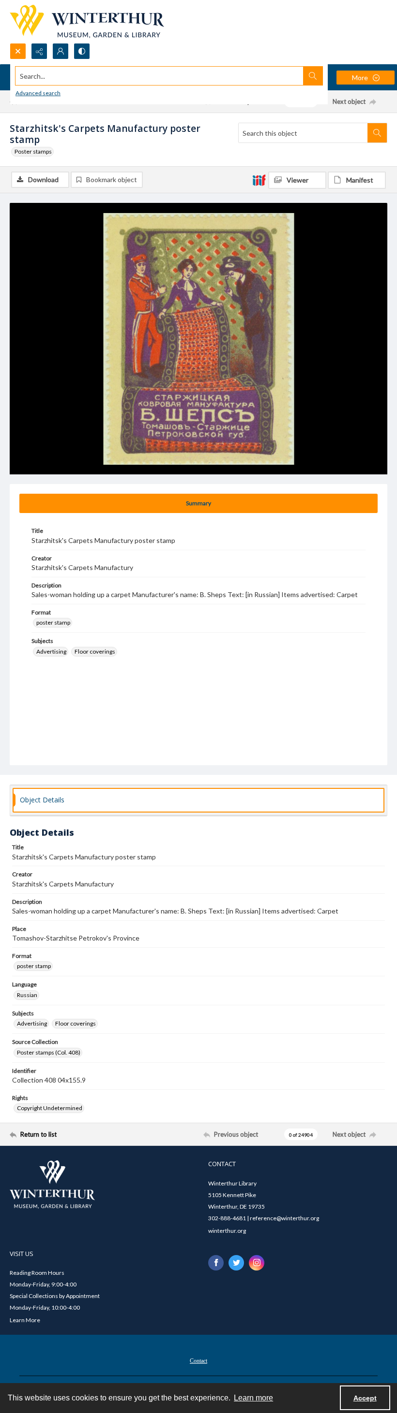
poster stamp (53, 622)
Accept (365, 1398)
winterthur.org (227, 1230)
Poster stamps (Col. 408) (48, 1052)
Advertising (51, 651)
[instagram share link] (256, 1262)
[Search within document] (377, 133)
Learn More (25, 1320)
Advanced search (38, 93)
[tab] (198, 503)
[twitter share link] (236, 1262)
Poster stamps (33, 151)
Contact (198, 1360)
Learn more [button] (253, 1398)
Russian (27, 995)
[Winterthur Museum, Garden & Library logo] (87, 21)
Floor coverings (95, 651)
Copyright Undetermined (49, 1108)
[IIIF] (259, 179)
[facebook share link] (216, 1262)
